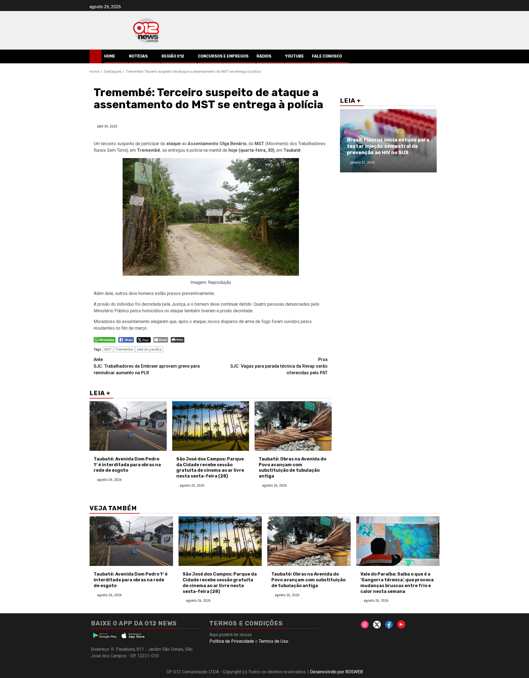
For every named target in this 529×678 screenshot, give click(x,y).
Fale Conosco (327, 56)
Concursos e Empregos (223, 56)
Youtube (294, 56)
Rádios (264, 56)
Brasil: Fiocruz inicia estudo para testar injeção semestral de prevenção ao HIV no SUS (388, 146)
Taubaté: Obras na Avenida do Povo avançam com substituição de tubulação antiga (292, 467)
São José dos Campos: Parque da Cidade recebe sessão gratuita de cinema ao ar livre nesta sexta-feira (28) (210, 467)
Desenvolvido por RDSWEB (336, 671)
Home (109, 56)
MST (108, 349)
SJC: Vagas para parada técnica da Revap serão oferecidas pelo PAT (279, 366)
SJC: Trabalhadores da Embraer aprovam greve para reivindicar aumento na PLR (147, 366)
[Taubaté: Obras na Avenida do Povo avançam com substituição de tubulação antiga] (293, 426)
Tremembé (124, 349)
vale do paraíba (149, 349)
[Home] (95, 56)
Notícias (138, 56)
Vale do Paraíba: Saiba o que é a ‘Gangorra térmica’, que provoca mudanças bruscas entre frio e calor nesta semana (397, 582)
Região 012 (172, 56)
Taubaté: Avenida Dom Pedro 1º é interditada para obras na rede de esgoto (127, 464)
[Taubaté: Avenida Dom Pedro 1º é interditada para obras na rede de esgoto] (128, 426)
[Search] (435, 56)
